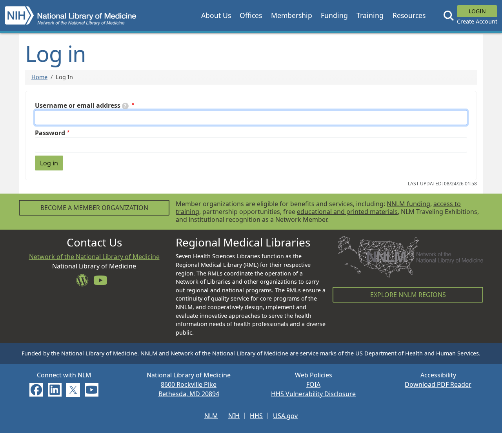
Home (39, 77)
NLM (211, 415)
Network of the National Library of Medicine (94, 256)
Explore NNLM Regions (408, 294)
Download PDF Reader (438, 384)
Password (50, 133)
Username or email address (77, 105)
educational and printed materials (347, 211)
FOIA (313, 384)
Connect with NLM (64, 375)
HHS (256, 415)
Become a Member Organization (94, 207)
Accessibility (438, 375)
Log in (49, 163)
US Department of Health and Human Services (417, 353)
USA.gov (285, 415)
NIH (234, 415)
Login (477, 11)
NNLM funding (408, 203)
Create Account (477, 21)
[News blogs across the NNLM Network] (84, 282)
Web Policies (313, 375)
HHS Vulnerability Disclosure (313, 394)
